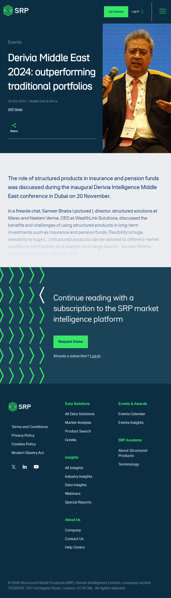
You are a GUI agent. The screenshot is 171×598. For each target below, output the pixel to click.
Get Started (116, 11)
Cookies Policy (24, 444)
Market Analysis (78, 422)
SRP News (15, 109)
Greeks (70, 440)
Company (73, 530)
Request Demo (70, 341)
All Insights (74, 468)
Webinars (72, 493)
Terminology (128, 464)
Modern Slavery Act (28, 453)
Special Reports (78, 502)
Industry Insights (78, 476)
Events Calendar (131, 414)
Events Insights (130, 422)
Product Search (78, 431)
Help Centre (75, 547)
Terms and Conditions (30, 427)
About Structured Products (132, 453)
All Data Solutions (79, 414)
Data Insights (76, 485)
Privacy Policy (23, 435)
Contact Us (74, 539)
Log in (95, 356)
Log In (137, 12)
